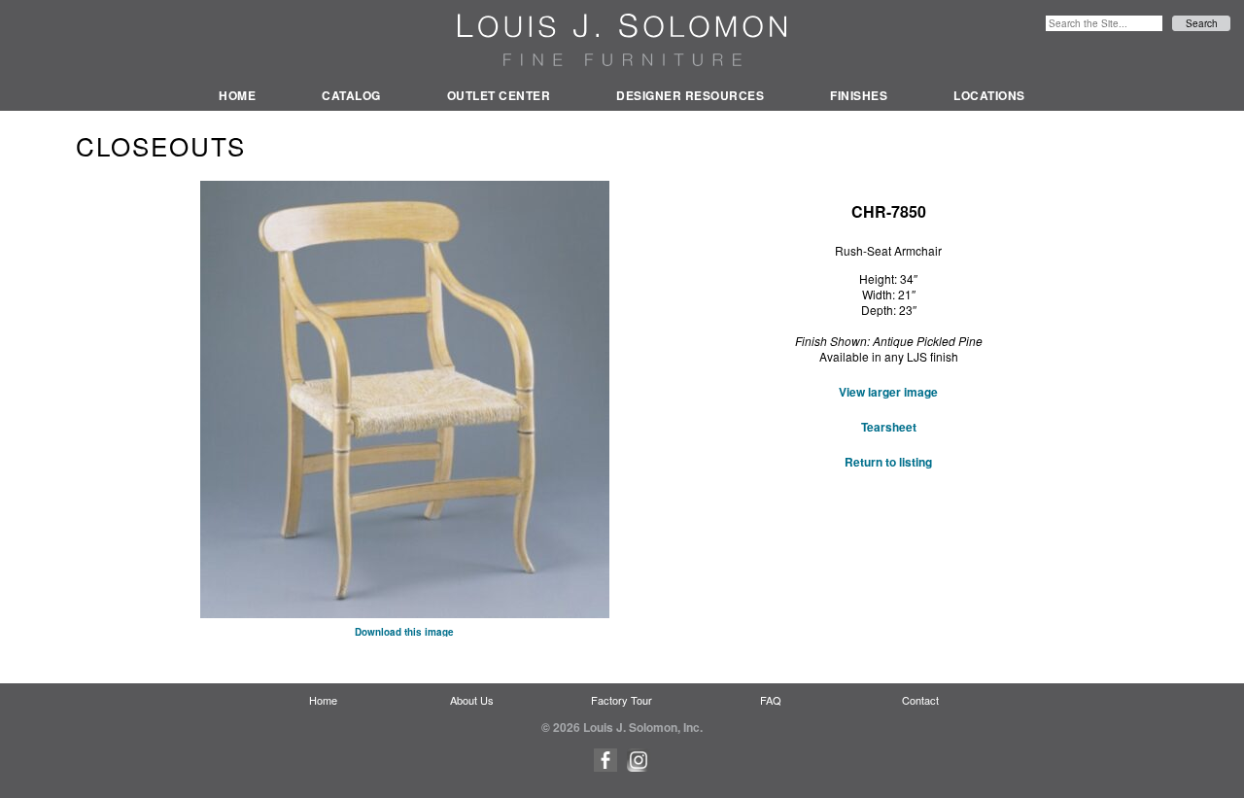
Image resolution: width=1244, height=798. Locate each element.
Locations (989, 95)
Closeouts (161, 145)
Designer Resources (690, 95)
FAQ (770, 700)
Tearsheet (888, 426)
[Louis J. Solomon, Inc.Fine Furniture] (622, 40)
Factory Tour (621, 700)
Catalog (351, 95)
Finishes (858, 95)
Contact (920, 700)
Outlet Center (499, 95)
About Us (472, 700)
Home (237, 95)
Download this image (404, 632)
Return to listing (888, 461)
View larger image (888, 391)
